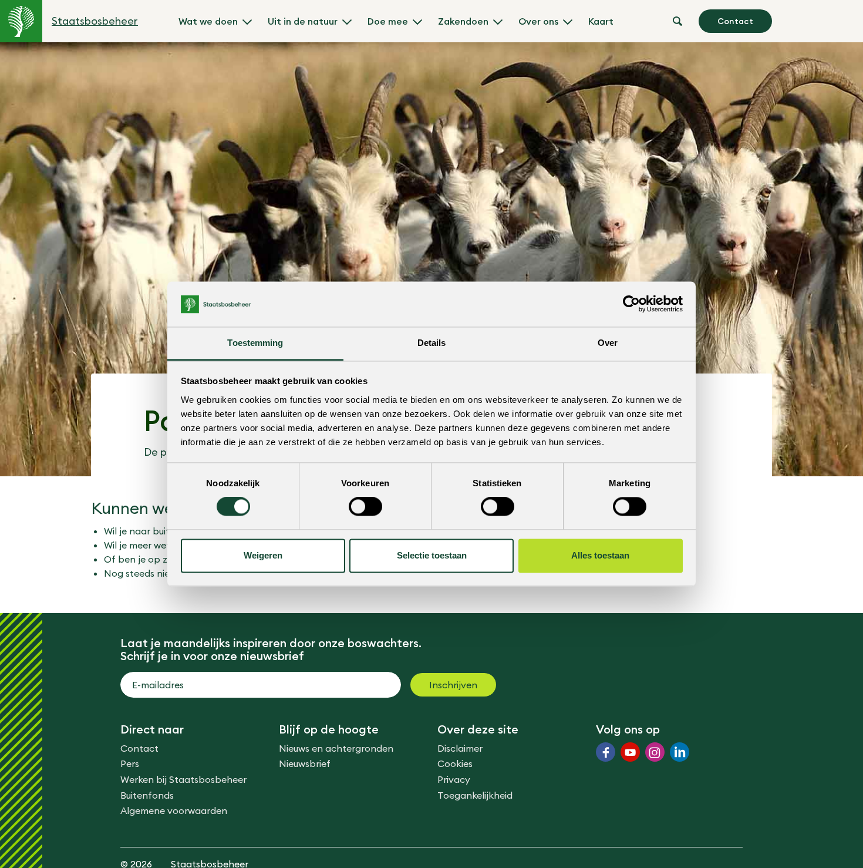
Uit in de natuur (303, 21)
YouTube (630, 752)
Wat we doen (208, 21)
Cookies (455, 763)
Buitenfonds (147, 795)
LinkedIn (679, 752)
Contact (735, 21)
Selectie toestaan (432, 555)
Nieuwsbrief (305, 763)
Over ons (538, 21)
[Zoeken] (677, 21)
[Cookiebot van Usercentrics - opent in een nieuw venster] (631, 304)
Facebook (605, 752)
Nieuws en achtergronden (336, 748)
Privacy (453, 779)
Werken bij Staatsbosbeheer (183, 779)
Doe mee (388, 21)
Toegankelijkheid (475, 795)
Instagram (655, 752)
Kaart (600, 21)
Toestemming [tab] (255, 343)
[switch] (365, 506)
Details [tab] (431, 343)
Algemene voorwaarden (173, 810)
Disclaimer (460, 748)
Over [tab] (608, 343)
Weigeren (263, 555)
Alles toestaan (600, 555)
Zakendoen (463, 21)
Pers (129, 763)
